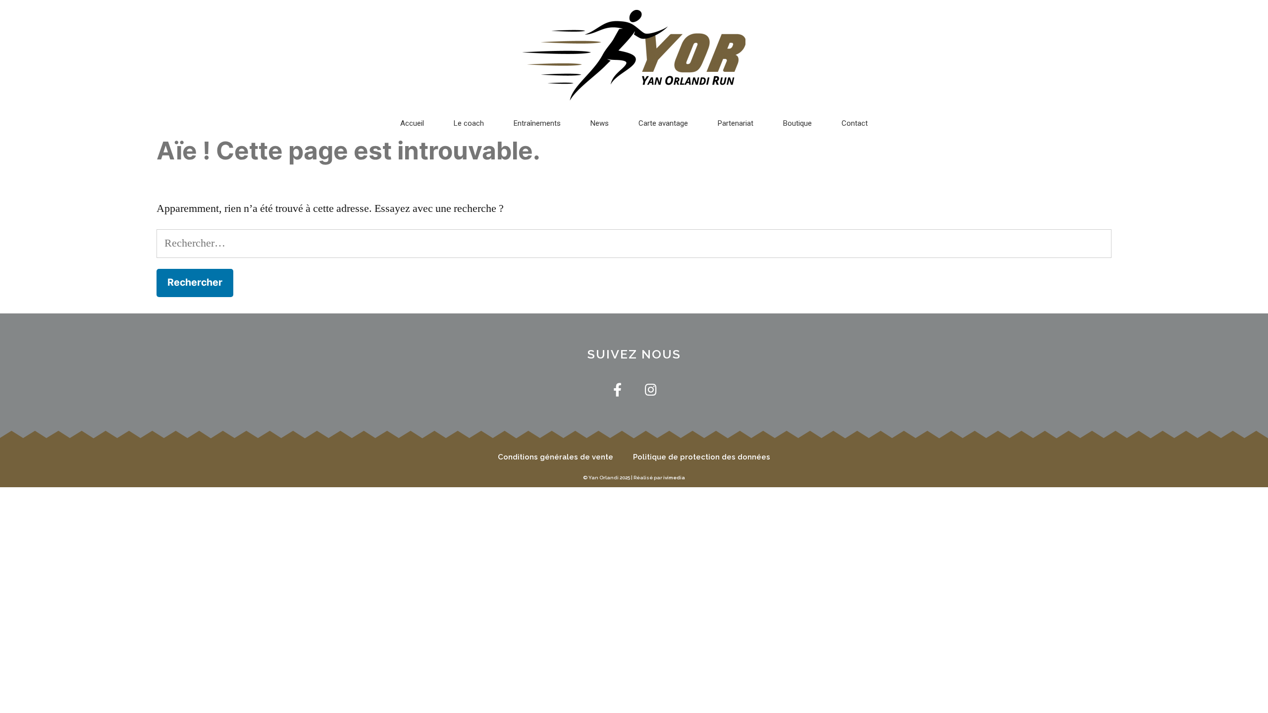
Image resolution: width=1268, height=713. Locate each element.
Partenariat (735, 123)
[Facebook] (617, 389)
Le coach (469, 123)
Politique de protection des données (701, 457)
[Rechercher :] (634, 243)
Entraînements (537, 123)
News (599, 123)
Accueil (412, 123)
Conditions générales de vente (555, 457)
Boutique (797, 123)
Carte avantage (663, 123)
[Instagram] (650, 389)
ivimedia (674, 477)
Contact (855, 123)
